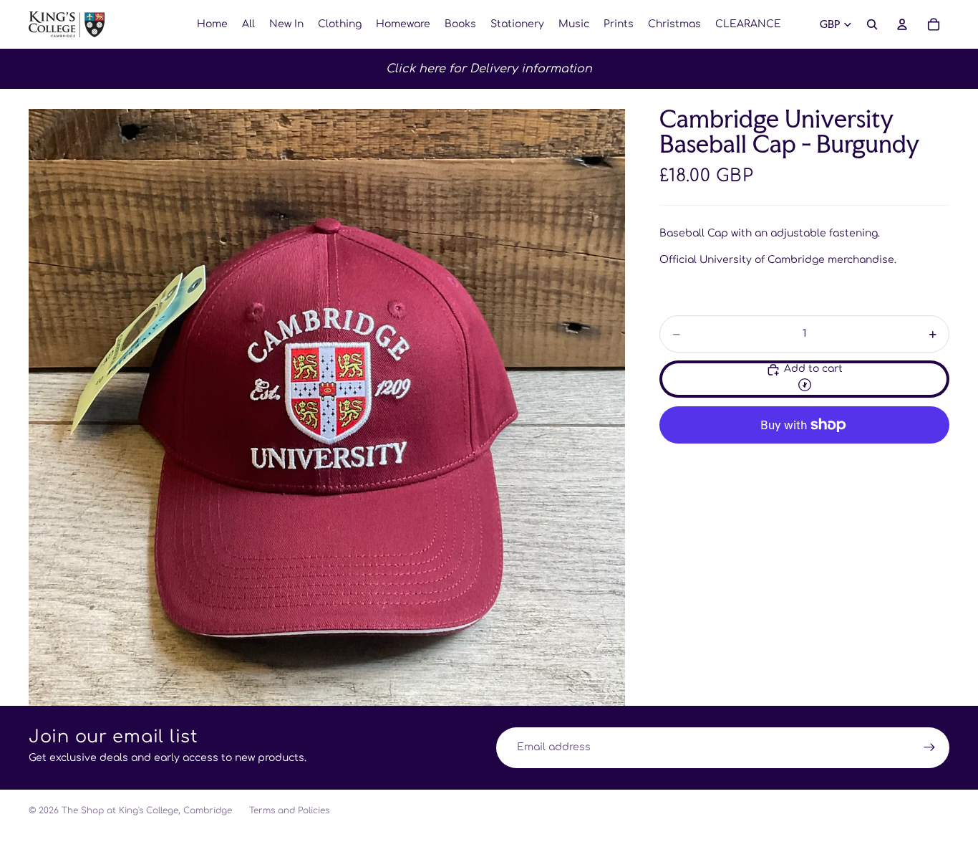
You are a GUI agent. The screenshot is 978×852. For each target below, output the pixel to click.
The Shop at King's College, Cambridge (147, 810)
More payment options (804, 458)
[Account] (902, 24)
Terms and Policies (289, 810)
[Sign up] (929, 747)
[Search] (872, 24)
